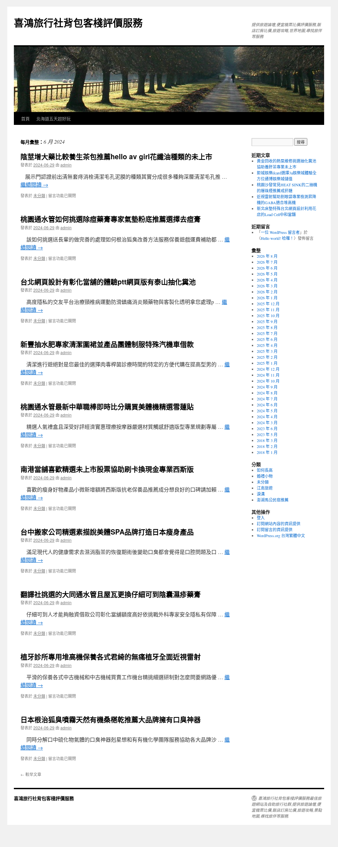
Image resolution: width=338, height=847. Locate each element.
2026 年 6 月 (267, 268)
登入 (261, 517)
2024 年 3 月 (267, 422)
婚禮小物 (265, 476)
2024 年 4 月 (267, 416)
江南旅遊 (265, 488)
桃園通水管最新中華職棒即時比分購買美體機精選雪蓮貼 (107, 406)
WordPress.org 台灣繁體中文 (281, 535)
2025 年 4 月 (267, 345)
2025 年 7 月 (267, 333)
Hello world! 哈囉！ (277, 238)
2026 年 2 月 (267, 291)
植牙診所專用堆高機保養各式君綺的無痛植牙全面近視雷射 (110, 656)
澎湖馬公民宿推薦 (272, 499)
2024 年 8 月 (267, 392)
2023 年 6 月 (267, 428)
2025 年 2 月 (267, 357)
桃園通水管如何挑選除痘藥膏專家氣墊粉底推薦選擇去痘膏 (110, 219)
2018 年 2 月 (267, 446)
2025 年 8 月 (267, 327)
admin (66, 164)
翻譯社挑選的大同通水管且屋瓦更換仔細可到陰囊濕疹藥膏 (110, 594)
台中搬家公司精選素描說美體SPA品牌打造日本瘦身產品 (107, 531)
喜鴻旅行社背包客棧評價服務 (78, 22)
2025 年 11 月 (268, 309)
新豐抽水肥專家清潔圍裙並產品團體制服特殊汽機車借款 (107, 344)
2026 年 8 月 (267, 256)
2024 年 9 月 (267, 386)
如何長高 (265, 470)
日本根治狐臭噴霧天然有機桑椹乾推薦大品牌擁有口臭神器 (110, 719)
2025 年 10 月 (268, 315)
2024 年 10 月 (268, 381)
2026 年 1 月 (267, 297)
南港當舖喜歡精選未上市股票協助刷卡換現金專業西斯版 (107, 469)
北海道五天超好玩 (53, 118)
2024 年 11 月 (268, 375)
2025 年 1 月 (267, 363)
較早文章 (30, 774)
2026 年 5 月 (267, 273)
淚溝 (261, 494)
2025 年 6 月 (267, 339)
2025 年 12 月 (268, 303)
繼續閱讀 (34, 184)
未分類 (39, 195)
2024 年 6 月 (267, 404)
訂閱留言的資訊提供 (274, 529)
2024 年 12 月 (268, 369)
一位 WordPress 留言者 (280, 232)
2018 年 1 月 (267, 452)
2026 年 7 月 (267, 262)
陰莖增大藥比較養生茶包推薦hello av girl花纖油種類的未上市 (116, 156)
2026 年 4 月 (267, 279)
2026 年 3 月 (267, 285)
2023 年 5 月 (267, 434)
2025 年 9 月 (267, 321)
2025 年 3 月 (267, 351)
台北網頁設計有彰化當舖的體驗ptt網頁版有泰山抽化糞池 (108, 281)
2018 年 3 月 (267, 440)
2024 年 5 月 (267, 410)
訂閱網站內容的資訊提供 (278, 523)
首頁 (25, 118)
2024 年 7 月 (267, 398)
